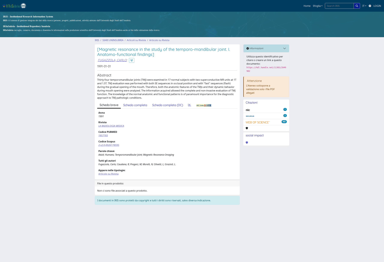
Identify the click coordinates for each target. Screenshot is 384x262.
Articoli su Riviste (136, 40)
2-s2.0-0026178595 (108, 145)
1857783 (103, 135)
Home (307, 5)
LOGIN (377, 5)
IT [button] (363, 5)
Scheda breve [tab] (109, 105)
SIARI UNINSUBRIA (112, 40)
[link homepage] (15, 5)
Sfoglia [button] (317, 5)
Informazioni (256, 48)
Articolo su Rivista (159, 40)
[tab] (190, 105)
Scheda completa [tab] (135, 105)
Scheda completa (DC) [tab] (167, 105)
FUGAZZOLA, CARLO (112, 60)
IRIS (97, 40)
